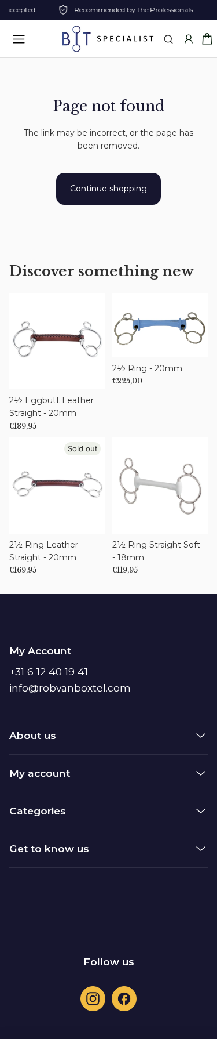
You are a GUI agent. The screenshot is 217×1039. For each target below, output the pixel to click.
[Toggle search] (168, 39)
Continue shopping (108, 188)
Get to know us (49, 848)
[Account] (188, 39)
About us (32, 735)
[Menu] (18, 38)
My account (39, 773)
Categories (37, 811)
